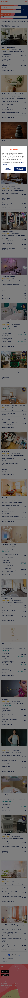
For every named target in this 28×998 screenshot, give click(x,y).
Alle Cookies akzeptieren (19, 169)
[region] (14, 159)
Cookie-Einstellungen (7, 169)
